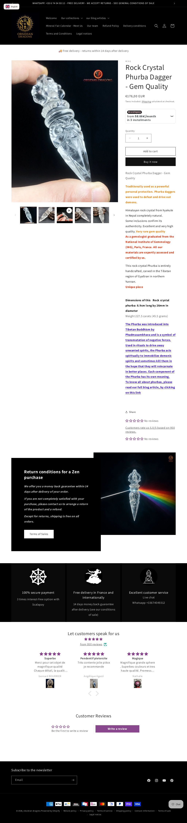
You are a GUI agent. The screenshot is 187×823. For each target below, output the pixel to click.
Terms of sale (164, 810)
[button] (71, 18)
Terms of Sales (39, 534)
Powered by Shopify (50, 810)
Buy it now (151, 161)
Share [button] (132, 412)
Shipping (146, 101)
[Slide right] (114, 215)
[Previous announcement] (13, 3)
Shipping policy (123, 810)
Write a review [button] (117, 729)
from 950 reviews (91, 644)
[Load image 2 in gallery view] (46, 215)
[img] (93, 639)
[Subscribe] (73, 780)
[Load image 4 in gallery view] (101, 215)
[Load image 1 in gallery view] (28, 215)
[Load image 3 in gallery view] (83, 215)
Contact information (144, 810)
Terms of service (104, 810)
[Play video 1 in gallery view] (65, 215)
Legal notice (95, 814)
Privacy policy (87, 810)
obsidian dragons (32, 810)
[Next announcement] (174, 3)
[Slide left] (15, 215)
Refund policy (70, 810)
